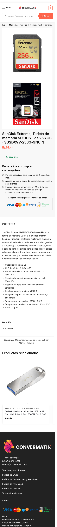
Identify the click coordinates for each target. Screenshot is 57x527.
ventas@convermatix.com (14, 464)
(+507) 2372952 (11, 458)
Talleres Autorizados (12, 493)
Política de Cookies (11, 488)
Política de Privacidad (12, 484)
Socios (5, 500)
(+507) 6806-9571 (11, 461)
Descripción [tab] (8, 223)
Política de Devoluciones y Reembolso (20, 479)
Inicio (4, 25)
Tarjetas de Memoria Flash (31, 25)
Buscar (45, 16)
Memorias (13, 25)
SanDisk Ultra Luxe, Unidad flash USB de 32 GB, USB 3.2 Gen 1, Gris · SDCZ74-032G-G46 (25, 412)
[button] (50, 8)
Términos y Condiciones (13, 470)
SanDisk (30, 343)
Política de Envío (10, 475)
